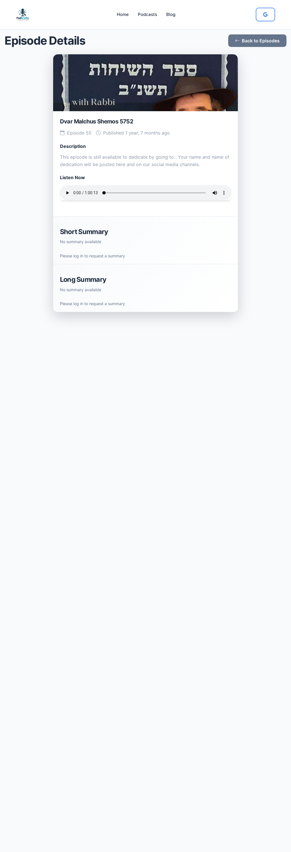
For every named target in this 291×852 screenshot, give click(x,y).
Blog (170, 14)
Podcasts (147, 14)
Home (123, 14)
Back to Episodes (261, 41)
